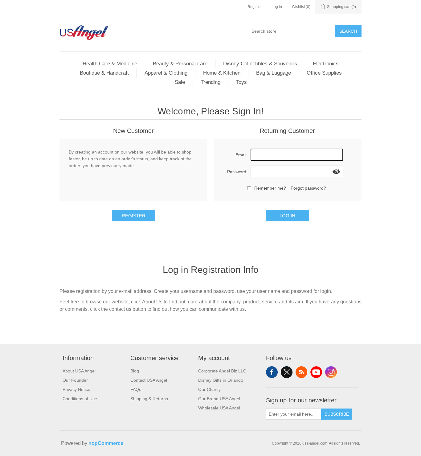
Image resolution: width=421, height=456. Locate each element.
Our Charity (209, 389)
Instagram (331, 372)
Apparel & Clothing (166, 73)
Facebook (272, 372)
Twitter (286, 372)
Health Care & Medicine (110, 64)
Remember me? (270, 188)
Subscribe (337, 414)
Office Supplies (324, 73)
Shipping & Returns (149, 398)
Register (254, 7)
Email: (241, 154)
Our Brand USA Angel (219, 398)
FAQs (135, 389)
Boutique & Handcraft (104, 73)
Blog (134, 370)
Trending (210, 82)
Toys (241, 82)
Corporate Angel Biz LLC (222, 370)
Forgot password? (308, 188)
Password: (237, 171)
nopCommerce (105, 443)
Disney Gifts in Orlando (220, 380)
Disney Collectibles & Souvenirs (260, 64)
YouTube (316, 372)
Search (348, 31)
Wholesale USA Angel (219, 407)
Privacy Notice (76, 389)
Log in (277, 7)
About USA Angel (79, 370)
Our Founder (75, 380)
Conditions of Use (80, 398)
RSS (301, 372)
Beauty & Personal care (180, 64)
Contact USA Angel (148, 380)
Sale (180, 82)
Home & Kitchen (221, 73)
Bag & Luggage (273, 73)
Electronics (326, 64)
